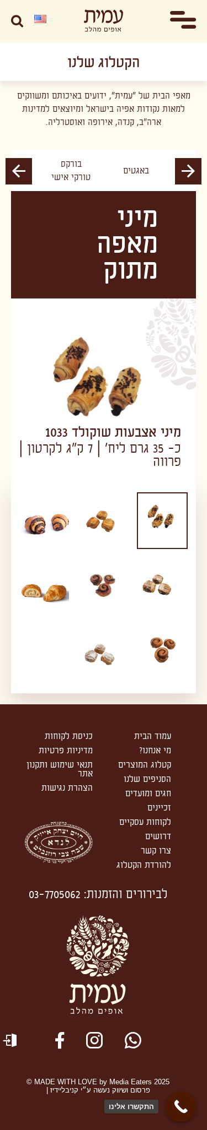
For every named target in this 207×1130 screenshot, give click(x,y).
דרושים (158, 836)
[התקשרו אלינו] (181, 1106)
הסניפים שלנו (147, 779)
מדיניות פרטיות (66, 750)
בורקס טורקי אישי (71, 171)
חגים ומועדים (148, 793)
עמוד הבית (152, 736)
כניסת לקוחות (69, 736)
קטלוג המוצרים (144, 764)
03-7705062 (55, 894)
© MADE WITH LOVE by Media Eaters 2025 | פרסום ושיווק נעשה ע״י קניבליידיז (97, 1086)
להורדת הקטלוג (143, 865)
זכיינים (159, 807)
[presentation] (188, 171)
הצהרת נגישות (67, 788)
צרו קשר (156, 850)
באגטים (136, 170)
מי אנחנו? (155, 750)
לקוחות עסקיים (145, 822)
